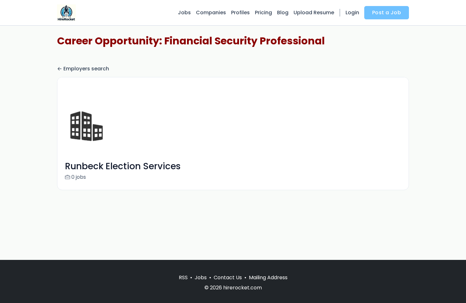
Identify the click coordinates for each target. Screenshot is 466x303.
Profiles (240, 12)
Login (352, 12)
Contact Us (228, 277)
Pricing (263, 12)
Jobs (184, 12)
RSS (183, 277)
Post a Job (386, 12)
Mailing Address (268, 277)
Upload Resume (314, 12)
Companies (211, 12)
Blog (282, 12)
